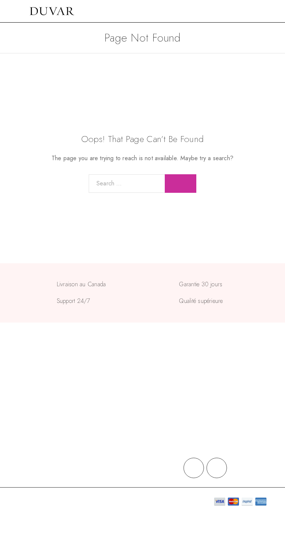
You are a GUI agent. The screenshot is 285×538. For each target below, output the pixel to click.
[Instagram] (216, 467)
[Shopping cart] (275, 11)
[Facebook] (193, 467)
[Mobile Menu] (15, 11)
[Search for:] (127, 183)
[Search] (263, 11)
